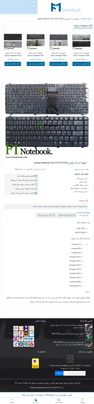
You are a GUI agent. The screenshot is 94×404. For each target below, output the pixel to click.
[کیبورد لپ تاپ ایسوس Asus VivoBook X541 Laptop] (81, 41)
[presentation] (4, 25)
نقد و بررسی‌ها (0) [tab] (45, 215)
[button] (33, 6)
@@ (23, 395)
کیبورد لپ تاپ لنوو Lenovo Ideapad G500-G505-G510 (58, 54)
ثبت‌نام (59, 373)
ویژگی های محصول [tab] (66, 215)
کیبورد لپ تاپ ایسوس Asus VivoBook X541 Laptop (81, 54)
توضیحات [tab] (82, 215)
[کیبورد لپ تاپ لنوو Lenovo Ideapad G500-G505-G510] (58, 41)
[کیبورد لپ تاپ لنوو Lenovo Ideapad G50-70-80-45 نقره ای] (35, 41)
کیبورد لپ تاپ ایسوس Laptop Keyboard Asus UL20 (13, 54)
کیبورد (76, 169)
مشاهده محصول (11, 64)
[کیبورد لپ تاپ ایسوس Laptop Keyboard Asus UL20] (13, 41)
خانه (89, 19)
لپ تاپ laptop (20, 169)
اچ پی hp (33, 169)
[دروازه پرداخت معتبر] (35, 363)
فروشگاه (83, 19)
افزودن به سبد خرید (80, 64)
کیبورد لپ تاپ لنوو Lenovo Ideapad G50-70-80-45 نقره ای (36, 54)
